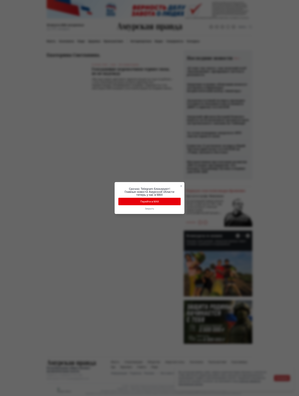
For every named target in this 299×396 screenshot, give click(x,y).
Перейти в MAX (149, 201)
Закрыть (149, 208)
